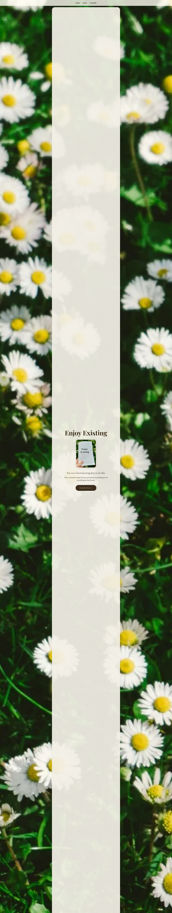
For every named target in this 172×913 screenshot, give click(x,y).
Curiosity (93, 3)
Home (78, 3)
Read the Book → (86, 488)
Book (85, 3)
